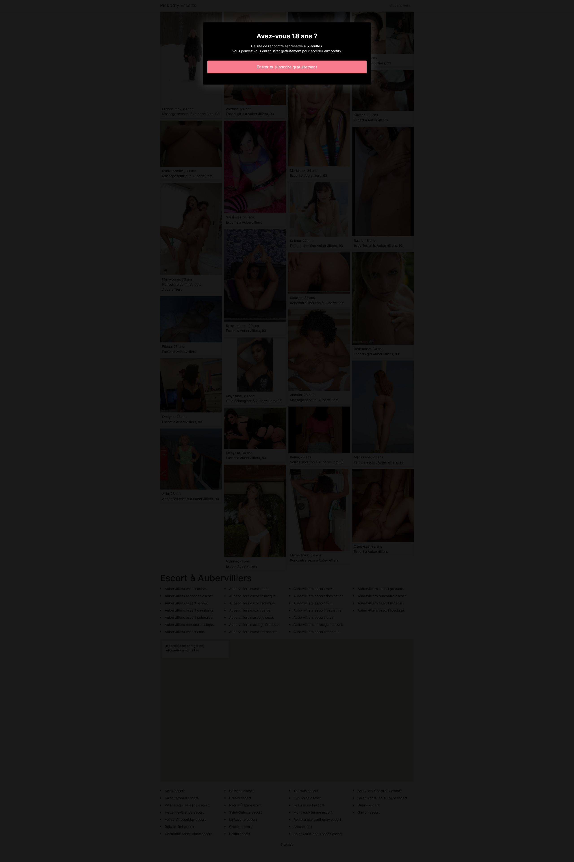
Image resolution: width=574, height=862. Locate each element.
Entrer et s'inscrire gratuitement (287, 67)
